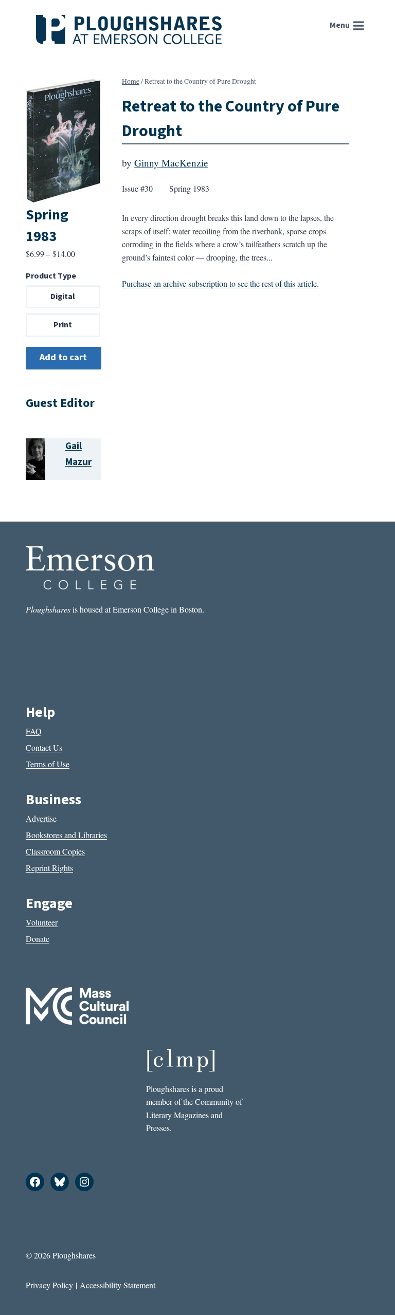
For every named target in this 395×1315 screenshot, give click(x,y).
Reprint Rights (49, 867)
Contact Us (44, 747)
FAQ (34, 731)
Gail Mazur (78, 454)
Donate (37, 938)
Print (62, 324)
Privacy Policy (49, 1285)
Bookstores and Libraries (66, 834)
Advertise (41, 818)
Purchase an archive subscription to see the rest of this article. (220, 283)
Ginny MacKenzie (171, 162)
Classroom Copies (55, 851)
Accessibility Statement (117, 1285)
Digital (62, 296)
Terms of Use (47, 763)
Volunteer (42, 922)
